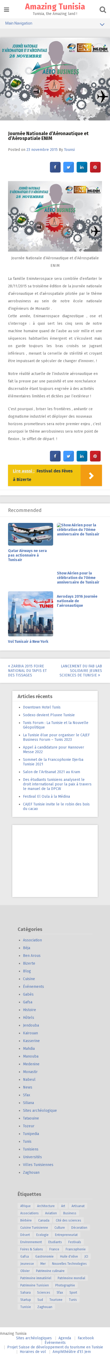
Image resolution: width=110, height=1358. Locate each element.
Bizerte (29, 963)
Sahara (25, 1292)
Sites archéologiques (34, 1338)
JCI (86, 1256)
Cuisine (29, 979)
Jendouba (31, 1025)
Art (63, 1206)
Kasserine (31, 1041)
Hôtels (28, 1017)
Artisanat (78, 1206)
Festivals (74, 1242)
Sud (40, 1300)
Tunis (27, 1141)
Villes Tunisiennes (38, 1165)
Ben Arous (32, 955)
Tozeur (28, 1126)
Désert (25, 1235)
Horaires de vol (33, 1351)
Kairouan (30, 1033)
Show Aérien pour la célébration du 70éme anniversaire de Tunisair (78, 578)
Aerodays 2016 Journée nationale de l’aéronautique (77, 601)
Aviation (51, 1213)
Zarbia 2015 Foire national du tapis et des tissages (27, 671)
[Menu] (6, 10)
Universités (32, 1157)
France (54, 1249)
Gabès (28, 994)
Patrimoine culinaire (50, 1271)
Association (32, 940)
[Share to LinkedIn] (82, 171)
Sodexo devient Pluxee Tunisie (49, 715)
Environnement (31, 1242)
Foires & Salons (31, 1249)
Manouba (30, 1056)
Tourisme (55, 1300)
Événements (33, 986)
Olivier (25, 1271)
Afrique (25, 1206)
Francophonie (76, 1249)
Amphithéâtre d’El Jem (72, 1351)
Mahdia (29, 1048)
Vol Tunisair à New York (28, 641)
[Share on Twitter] (68, 171)
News (27, 1087)
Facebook (86, 1338)
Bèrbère (26, 1220)
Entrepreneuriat (66, 1235)
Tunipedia (31, 1134)
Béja (26, 948)
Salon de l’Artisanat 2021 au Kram (51, 772)
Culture (59, 1228)
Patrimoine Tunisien (34, 1285)
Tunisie (25, 1307)
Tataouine (31, 1118)
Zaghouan (31, 1172)
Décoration (79, 1228)
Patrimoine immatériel (35, 1278)
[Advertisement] (55, 861)
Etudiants (55, 1242)
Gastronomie (44, 1256)
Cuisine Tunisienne (34, 1228)
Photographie (65, 1285)
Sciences (43, 1292)
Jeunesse (27, 1264)
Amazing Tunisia (55, 6)
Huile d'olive (69, 1256)
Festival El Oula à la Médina (46, 796)
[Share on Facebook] (55, 171)
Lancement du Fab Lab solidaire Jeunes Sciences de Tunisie (81, 671)
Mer (43, 1264)
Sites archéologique (40, 1110)
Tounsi (69, 149)
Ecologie (42, 1235)
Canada (43, 1220)
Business (69, 1213)
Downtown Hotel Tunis (42, 707)
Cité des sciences (68, 1220)
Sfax (26, 1095)
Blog (27, 971)
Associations (29, 1213)
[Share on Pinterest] (95, 171)
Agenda (64, 1338)
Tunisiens (30, 1149)
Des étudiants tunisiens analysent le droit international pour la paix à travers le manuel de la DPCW (57, 784)
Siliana (28, 1103)
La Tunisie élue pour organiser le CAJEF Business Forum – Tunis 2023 (56, 737)
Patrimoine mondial (71, 1278)
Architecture (46, 1206)
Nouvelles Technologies (69, 1264)
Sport (73, 1292)
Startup (25, 1300)
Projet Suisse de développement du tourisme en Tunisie (55, 1347)
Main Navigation (18, 23)
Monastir (30, 1072)
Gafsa (27, 1002)
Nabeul (29, 1079)
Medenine (31, 1064)
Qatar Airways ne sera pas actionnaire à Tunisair (27, 555)
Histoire (29, 1010)
